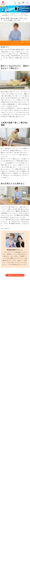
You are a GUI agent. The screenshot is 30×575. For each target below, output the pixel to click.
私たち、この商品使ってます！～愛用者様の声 (16, 13)
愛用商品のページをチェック (15, 275)
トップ (2, 13)
